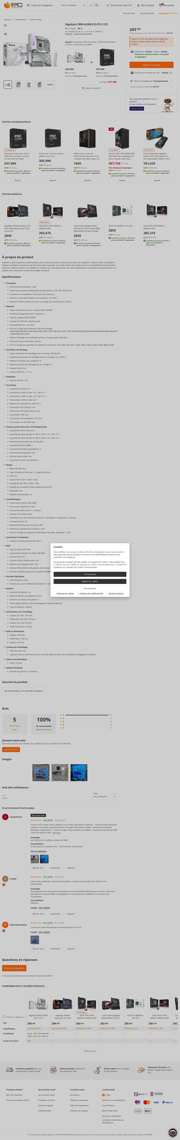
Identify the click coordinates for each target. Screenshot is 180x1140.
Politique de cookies (65, 593)
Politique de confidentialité (91, 593)
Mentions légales (116, 593)
